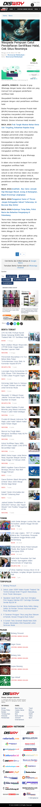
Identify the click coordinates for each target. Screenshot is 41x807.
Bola (36, 9)
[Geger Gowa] (5, 648)
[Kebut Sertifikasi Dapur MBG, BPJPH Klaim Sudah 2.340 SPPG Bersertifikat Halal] (34, 447)
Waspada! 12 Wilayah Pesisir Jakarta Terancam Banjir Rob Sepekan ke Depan (12, 397)
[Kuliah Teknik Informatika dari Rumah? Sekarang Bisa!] (34, 495)
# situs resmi (11, 276)
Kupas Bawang (17, 666)
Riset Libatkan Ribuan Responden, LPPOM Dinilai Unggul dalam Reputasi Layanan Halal (14, 347)
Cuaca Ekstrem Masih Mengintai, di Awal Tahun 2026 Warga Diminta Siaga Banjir (14, 481)
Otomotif (18, 718)
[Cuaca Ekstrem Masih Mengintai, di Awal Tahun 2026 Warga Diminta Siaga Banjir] (34, 483)
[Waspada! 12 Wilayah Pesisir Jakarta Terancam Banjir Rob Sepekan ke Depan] (34, 399)
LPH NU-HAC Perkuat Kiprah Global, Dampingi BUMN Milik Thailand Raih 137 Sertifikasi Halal (14, 335)
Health (31, 714)
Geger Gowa (15, 644)
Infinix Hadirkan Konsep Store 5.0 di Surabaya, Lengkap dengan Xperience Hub (26, 572)
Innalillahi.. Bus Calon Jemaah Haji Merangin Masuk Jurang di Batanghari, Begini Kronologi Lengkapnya (19, 192)
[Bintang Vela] (5, 659)
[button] (20, 30)
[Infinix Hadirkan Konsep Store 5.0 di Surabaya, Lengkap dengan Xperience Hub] (5, 573)
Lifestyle (31, 712)
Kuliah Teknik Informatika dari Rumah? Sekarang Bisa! (12, 493)
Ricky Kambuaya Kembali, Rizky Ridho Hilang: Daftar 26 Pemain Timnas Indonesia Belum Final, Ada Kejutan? (19, 608)
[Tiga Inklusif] (5, 681)
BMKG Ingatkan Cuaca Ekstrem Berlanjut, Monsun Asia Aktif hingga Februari (13, 469)
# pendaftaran (7, 283)
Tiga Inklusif (15, 677)
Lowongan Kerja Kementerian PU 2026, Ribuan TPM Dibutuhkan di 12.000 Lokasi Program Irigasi (14, 373)
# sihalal (32, 280)
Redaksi (3, 712)
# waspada (6, 280)
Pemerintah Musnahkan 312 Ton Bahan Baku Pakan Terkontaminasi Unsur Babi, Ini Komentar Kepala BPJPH (14, 360)
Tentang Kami (5, 714)
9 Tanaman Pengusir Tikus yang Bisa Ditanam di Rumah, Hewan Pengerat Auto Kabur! (20, 616)
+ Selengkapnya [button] (33, 798)
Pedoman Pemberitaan (5, 717)
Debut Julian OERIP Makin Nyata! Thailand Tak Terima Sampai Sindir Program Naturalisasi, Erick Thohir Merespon (20, 592)
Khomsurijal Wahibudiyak (16, 55)
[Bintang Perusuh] (5, 637)
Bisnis (30, 710)
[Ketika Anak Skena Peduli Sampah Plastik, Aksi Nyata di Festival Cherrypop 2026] (5, 550)
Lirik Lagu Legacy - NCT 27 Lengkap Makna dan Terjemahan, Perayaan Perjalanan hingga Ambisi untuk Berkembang (25, 536)
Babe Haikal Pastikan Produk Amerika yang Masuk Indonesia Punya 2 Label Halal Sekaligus (13, 409)
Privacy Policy (5, 710)
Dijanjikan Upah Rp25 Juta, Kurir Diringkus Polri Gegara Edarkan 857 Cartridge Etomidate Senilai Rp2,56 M (20, 600)
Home (5, 16)
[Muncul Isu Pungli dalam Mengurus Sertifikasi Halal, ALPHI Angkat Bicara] (34, 435)
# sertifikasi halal (19, 280)
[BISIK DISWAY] (4, 9)
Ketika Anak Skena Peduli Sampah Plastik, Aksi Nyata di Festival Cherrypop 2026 (24, 549)
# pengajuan (24, 276)
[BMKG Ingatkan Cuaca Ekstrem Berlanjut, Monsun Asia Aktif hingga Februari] (34, 471)
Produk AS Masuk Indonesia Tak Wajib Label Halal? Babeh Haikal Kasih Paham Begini (14, 421)
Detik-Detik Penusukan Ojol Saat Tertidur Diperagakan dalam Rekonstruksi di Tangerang (23, 560)
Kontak (3, 708)
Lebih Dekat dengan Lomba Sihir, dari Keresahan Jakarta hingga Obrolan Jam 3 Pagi (25, 523)
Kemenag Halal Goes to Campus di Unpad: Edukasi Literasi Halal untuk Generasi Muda (14, 385)
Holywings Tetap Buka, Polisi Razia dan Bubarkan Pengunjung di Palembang (18, 212)
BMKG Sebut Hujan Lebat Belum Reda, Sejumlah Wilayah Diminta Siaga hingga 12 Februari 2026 (14, 457)
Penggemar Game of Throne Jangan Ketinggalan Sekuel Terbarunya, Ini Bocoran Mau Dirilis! (19, 202)
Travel (31, 708)
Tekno (31, 716)
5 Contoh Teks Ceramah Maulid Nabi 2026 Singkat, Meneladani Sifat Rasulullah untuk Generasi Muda (18, 623)
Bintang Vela (16, 655)
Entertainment (19, 720)
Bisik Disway (19, 708)
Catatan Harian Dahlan (25, 9)
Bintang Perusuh (8, 586)
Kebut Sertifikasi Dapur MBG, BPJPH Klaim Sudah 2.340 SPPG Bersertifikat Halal (14, 445)
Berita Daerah (19, 716)
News (11, 9)
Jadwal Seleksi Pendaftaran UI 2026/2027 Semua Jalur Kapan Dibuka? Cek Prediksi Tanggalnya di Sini (14, 506)
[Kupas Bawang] (5, 670)
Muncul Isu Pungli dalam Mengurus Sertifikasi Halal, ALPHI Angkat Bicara (14, 433)
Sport (30, 718)
